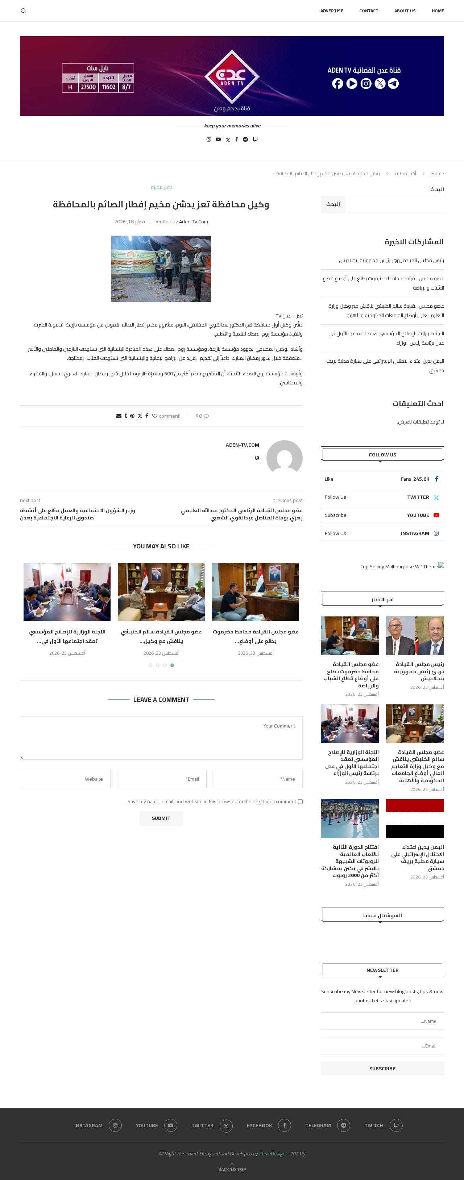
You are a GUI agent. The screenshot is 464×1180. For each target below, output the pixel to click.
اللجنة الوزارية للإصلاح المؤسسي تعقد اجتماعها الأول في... (67, 636)
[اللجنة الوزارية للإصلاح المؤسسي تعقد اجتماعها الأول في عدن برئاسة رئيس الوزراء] (67, 592)
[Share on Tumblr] (125, 416)
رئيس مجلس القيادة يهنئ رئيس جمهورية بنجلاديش (391, 260)
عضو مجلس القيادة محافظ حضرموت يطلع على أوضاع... (256, 636)
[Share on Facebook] (146, 416)
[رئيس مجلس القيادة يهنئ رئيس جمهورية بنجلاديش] (415, 635)
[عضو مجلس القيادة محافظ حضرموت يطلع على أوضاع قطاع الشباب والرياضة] (255, 592)
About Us (405, 11)
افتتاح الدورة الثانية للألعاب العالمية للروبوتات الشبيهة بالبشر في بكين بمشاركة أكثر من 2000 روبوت (350, 861)
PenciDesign (272, 1153)
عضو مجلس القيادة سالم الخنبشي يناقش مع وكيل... (161, 636)
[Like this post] (154, 416)
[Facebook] (236, 141)
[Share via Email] (118, 416)
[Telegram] (245, 141)
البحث (437, 189)
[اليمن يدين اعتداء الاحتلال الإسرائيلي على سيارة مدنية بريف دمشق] (415, 818)
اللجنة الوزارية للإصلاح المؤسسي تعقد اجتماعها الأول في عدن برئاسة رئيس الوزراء (352, 763)
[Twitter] (228, 141)
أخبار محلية (405, 173)
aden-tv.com (193, 221)
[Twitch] (255, 141)
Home (438, 11)
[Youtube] (218, 141)
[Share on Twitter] (139, 416)
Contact (368, 11)
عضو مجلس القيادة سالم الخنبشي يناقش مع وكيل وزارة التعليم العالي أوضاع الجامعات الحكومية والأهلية (386, 310)
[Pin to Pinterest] (132, 416)
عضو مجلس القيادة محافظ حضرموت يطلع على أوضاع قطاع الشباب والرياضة (351, 675)
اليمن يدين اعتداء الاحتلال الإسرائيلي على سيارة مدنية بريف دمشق (417, 858)
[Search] (23, 10)
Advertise (331, 11)
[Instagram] (209, 141)
